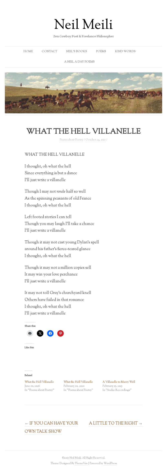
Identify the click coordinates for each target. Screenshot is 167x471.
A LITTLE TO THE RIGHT (116, 423)
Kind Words (125, 52)
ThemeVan (81, 463)
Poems (101, 52)
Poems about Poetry (71, 140)
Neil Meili (83, 26)
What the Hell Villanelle (39, 382)
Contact (49, 52)
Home (28, 52)
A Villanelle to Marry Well (118, 382)
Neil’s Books (76, 52)
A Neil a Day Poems (79, 62)
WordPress (110, 463)
